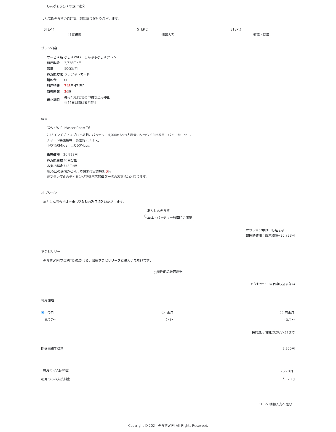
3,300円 (289, 348)
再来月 (289, 312)
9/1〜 (169, 320)
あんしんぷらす (158, 210)
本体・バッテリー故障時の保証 (169, 217)
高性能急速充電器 (169, 271)
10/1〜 (289, 320)
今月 (50, 312)
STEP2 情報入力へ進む (275, 404)
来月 (170, 312)
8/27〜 (50, 320)
